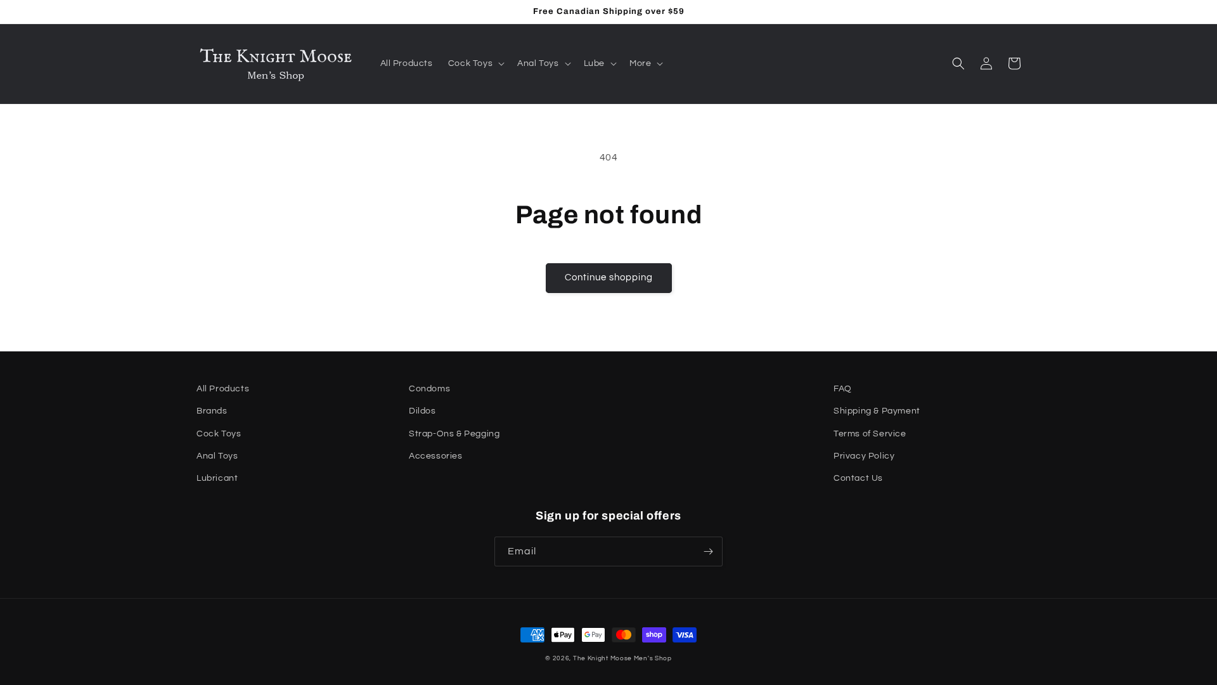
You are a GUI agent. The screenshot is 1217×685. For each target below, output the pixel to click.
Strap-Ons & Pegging (454, 433)
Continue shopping (609, 277)
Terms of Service (870, 433)
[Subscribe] (708, 551)
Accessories (436, 456)
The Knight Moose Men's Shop (622, 658)
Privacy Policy (864, 456)
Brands (212, 411)
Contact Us (858, 478)
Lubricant (217, 478)
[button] (475, 63)
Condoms (429, 388)
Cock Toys (218, 433)
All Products (222, 388)
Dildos (422, 411)
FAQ (843, 388)
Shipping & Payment (877, 411)
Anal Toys (217, 456)
